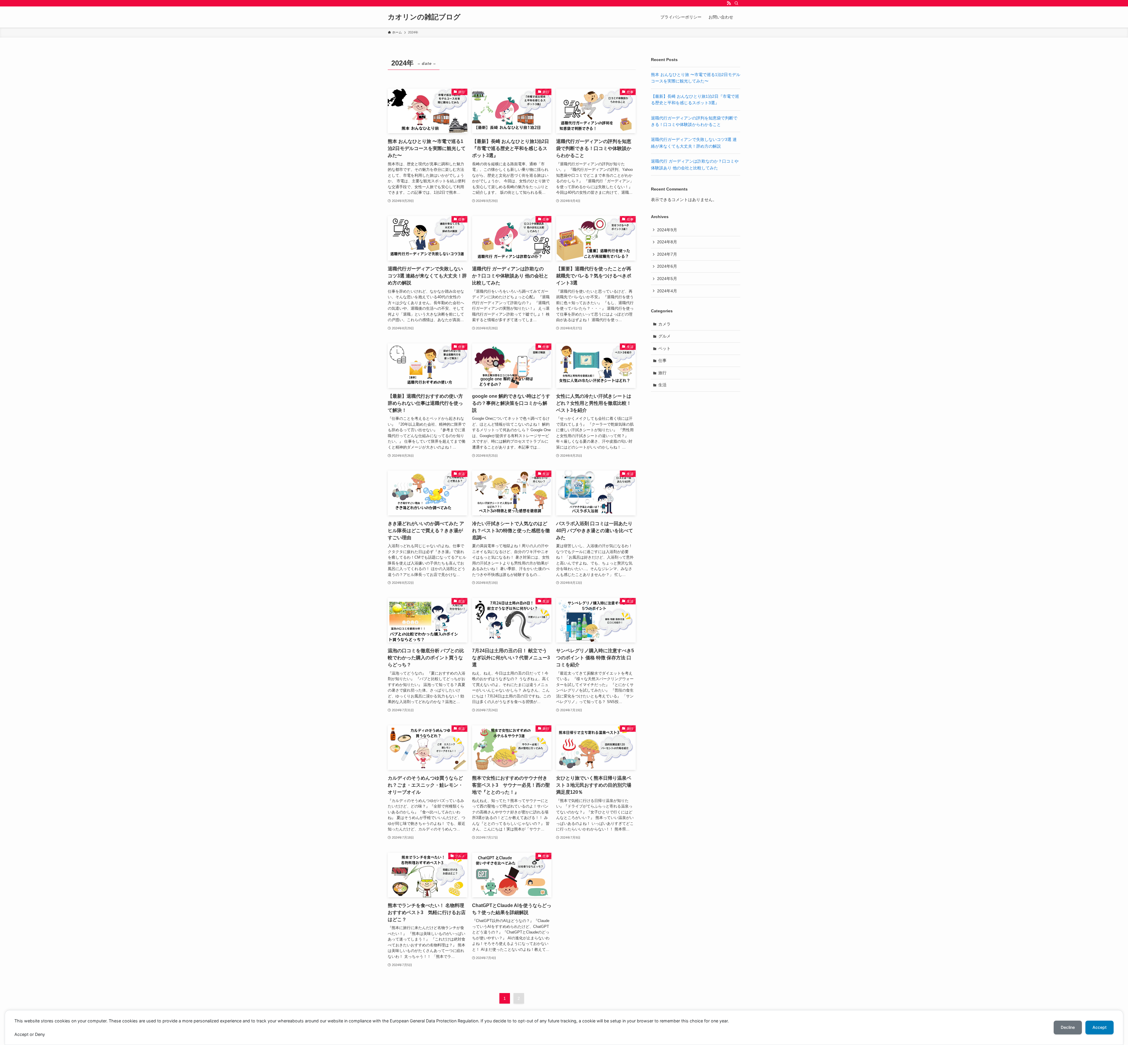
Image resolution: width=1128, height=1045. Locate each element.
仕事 (662, 360)
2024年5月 (667, 278)
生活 (662, 384)
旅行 (662, 372)
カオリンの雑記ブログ (424, 17)
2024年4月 (667, 291)
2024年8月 (667, 242)
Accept (1099, 1027)
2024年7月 (667, 254)
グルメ (664, 336)
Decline (1068, 1027)
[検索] (736, 3)
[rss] (729, 3)
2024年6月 (667, 266)
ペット (664, 348)
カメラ (664, 324)
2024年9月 (667, 229)
